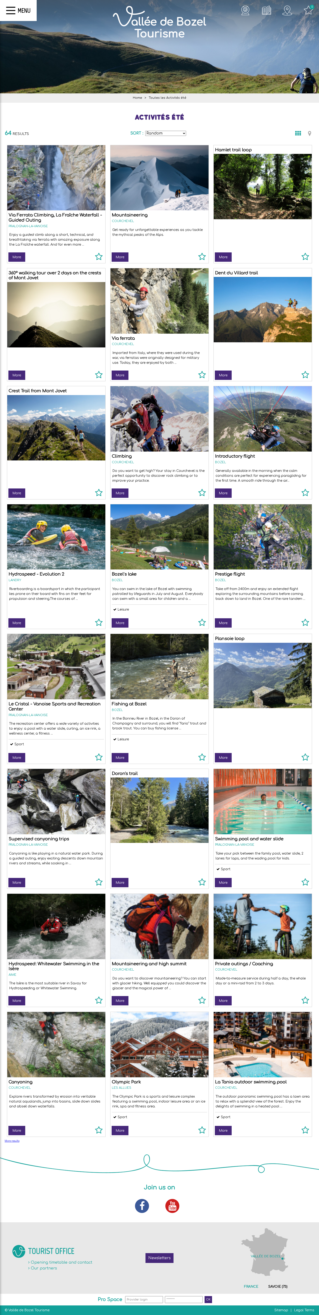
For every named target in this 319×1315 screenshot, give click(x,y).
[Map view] (309, 133)
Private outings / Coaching (244, 964)
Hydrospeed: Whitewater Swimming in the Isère (54, 966)
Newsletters (159, 1258)
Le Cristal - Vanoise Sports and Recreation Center (55, 706)
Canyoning (20, 1082)
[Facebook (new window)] (144, 1206)
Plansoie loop (230, 638)
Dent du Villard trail (236, 273)
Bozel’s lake (124, 574)
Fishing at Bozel (129, 704)
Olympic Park (126, 1082)
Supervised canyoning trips (39, 839)
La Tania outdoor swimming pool (251, 1082)
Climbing (122, 456)
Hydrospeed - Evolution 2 (36, 574)
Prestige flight (230, 574)
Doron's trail (125, 773)
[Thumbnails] (298, 133)
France (251, 1286)
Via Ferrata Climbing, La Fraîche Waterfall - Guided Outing (55, 218)
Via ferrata (123, 338)
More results (12, 1141)
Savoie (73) (277, 1286)
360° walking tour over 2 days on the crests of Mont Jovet (55, 275)
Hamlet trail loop (233, 150)
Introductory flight (235, 456)
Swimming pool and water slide (249, 839)
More (16, 257)
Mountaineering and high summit (149, 964)
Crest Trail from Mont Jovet (38, 391)
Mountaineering (130, 215)
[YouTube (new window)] (174, 1206)
